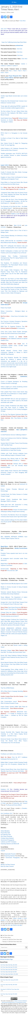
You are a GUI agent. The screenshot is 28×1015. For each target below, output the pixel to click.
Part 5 (2, 72)
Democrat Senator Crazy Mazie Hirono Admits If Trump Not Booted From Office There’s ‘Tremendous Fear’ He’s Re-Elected (14, 740)
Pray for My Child (5, 832)
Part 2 (15, 70)
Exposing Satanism (10, 855)
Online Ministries (5, 831)
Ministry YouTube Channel (8, 864)
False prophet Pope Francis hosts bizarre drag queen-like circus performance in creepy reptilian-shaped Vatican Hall (14, 393)
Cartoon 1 (24, 63)
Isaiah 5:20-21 (5, 165)
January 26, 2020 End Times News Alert (12, 939)
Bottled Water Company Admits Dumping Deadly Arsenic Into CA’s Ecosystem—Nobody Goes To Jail (14, 764)
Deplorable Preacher (10, 854)
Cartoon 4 (15, 65)
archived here (19, 45)
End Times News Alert (7, 935)
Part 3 (20, 70)
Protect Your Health (6, 307)
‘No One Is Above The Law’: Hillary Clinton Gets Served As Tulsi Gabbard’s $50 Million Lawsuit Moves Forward (14, 113)
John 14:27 (4, 28)
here (19, 533)
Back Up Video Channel (7, 866)
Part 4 (24, 70)
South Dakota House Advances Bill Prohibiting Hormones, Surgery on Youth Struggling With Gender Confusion (14, 472)
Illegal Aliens (4, 546)
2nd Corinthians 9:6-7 (7, 813)
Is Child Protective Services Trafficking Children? (14, 434)
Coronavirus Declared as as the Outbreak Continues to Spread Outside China (14, 338)
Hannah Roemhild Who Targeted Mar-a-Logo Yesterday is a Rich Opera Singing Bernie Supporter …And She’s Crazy (14, 733)
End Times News (6, 937)
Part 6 (6, 72)
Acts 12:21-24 (18, 203)
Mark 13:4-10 (17, 225)
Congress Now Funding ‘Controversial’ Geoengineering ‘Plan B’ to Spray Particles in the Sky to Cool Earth (14, 257)
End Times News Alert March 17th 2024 (9, 974)
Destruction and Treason (20, 803)
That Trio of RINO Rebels (7, 688)
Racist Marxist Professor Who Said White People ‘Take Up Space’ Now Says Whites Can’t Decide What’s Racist (14, 664)
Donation (24, 808)
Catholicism (23, 376)
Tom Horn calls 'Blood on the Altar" (13, 925)
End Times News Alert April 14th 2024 (9, 969)
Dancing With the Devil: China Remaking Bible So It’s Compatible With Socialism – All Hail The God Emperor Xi (14, 201)
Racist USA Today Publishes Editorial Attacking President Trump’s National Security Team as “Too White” (14, 657)
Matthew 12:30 (15, 213)
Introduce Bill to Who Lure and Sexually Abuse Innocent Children (14, 465)
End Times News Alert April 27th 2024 (9, 967)
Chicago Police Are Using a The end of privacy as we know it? (14, 614)
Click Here (23, 20)
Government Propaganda (7, 840)
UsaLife (3, 850)
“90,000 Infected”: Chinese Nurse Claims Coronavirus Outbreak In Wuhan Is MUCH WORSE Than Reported (14, 352)
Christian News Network (7, 838)
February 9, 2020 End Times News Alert (12, 941)
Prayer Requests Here (15, 76)
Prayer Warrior (9, 77)
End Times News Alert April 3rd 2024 (9, 971)
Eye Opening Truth (6, 834)
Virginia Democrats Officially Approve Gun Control (14, 583)
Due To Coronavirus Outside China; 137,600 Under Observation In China (14, 345)
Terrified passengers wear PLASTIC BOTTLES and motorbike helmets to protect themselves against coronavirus (14, 155)
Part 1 (10, 70)
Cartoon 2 (3, 65)
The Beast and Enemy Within (13, 805)
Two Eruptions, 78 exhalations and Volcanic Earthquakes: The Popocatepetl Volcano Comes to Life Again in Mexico (14, 264)
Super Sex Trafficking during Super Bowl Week (14, 42)
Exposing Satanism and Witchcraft (10, 843)
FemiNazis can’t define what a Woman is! (12, 754)
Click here (19, 48)
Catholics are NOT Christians (8, 842)
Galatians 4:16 (5, 789)
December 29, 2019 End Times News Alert (10, 989)
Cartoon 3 (9, 65)
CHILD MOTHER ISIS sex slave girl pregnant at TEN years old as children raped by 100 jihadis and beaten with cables (14, 400)
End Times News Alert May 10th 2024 (9, 964)
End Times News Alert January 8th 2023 (9, 979)
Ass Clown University (6, 836)
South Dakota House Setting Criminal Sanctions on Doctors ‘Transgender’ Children (14, 120)
